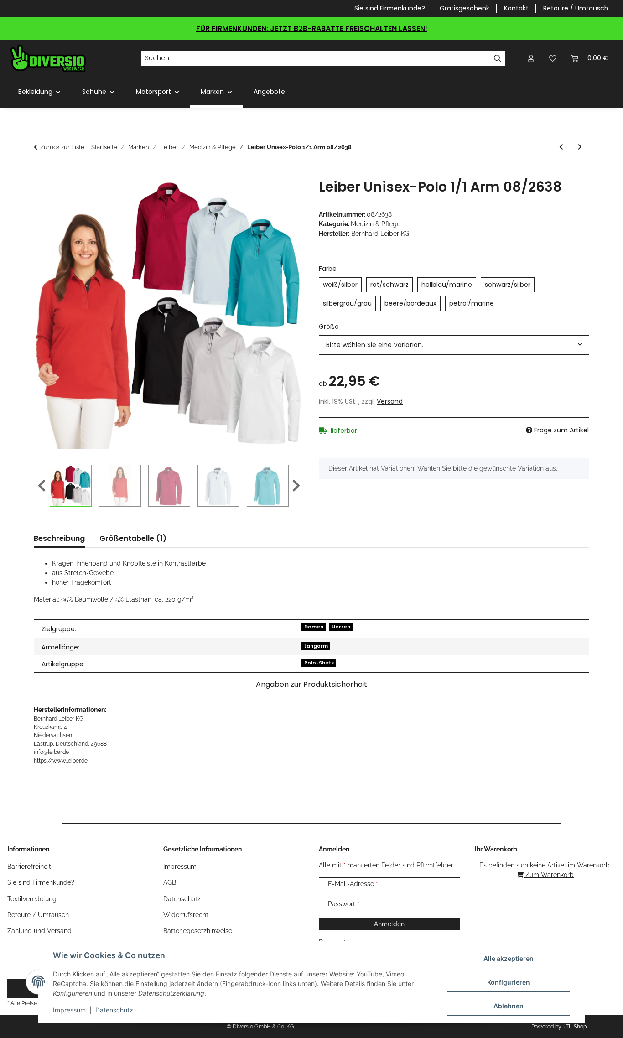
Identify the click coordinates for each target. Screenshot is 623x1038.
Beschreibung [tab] (59, 538)
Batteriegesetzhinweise (197, 930)
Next (296, 486)
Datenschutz (114, 1010)
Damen (313, 626)
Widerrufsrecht (185, 915)
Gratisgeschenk (464, 8)
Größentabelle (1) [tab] (132, 538)
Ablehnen (508, 1006)
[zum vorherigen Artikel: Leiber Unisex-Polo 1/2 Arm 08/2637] (561, 147)
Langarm (316, 646)
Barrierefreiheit (29, 866)
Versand (390, 401)
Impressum (69, 1010)
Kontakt (516, 8)
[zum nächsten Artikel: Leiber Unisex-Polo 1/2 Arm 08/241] (580, 147)
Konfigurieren (508, 982)
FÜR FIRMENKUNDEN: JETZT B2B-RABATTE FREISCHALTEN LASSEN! (311, 28)
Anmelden (389, 924)
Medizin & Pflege (375, 224)
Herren (341, 626)
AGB (169, 882)
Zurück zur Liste (62, 147)
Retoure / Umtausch (575, 8)
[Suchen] (497, 58)
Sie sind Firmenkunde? (389, 8)
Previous (42, 486)
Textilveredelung (32, 899)
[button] (531, 58)
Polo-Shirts (319, 662)
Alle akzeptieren (508, 958)
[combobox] (454, 345)
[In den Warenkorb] (41, 174)
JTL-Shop (575, 1026)
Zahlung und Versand (39, 930)
